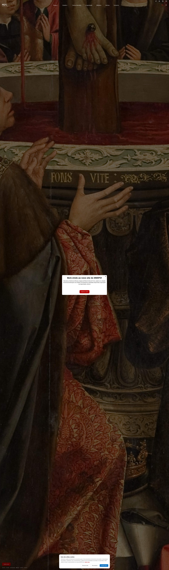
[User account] (166, 5)
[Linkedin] (162, 1)
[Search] (162, 5)
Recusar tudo (85, 565)
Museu (55, 5)
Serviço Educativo (76, 5)
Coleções (64, 5)
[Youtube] (166, 1)
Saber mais (87, 562)
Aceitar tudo (104, 565)
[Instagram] (159, 1)
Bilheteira (99, 5)
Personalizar (95, 565)
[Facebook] (156, 1)
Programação (88, 5)
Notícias (107, 5)
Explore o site (84, 291)
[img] (6, 5)
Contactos (116, 5)
